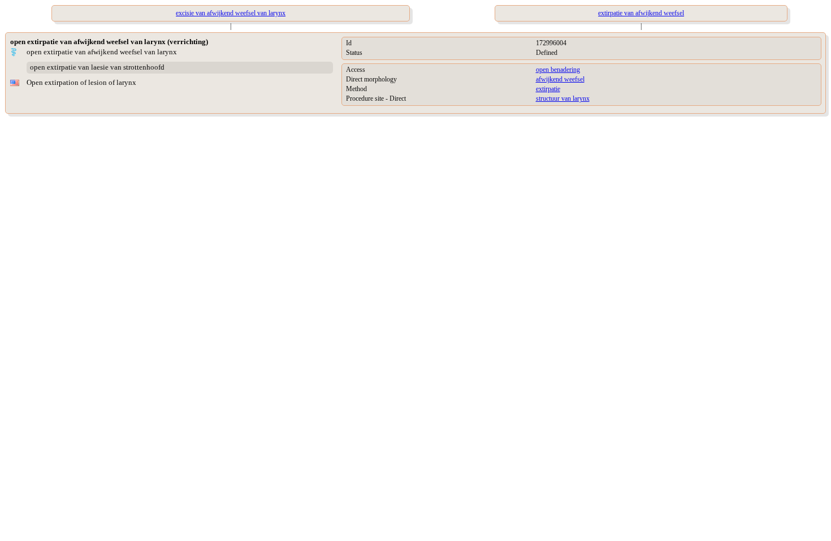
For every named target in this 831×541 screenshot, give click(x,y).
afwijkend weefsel (560, 79)
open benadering (558, 70)
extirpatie (548, 89)
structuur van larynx (563, 98)
